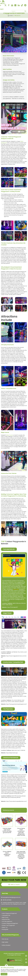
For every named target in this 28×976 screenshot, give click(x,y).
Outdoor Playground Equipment (10, 923)
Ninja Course (5, 917)
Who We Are (5, 939)
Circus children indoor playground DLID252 (7, 854)
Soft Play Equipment (7, 921)
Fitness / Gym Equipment (8, 925)
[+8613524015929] (26, 959)
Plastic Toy (4, 927)
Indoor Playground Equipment (9, 913)
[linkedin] (18, 5)
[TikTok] (22, 5)
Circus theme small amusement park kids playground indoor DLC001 (21, 832)
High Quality (5, 942)
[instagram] (15, 5)
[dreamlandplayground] (4, 868)
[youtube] (12, 5)
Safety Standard (6, 945)
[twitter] (5, 5)
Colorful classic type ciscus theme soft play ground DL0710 (7, 830)
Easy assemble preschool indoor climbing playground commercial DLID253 (21, 855)
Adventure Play (6, 919)
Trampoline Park (6, 915)
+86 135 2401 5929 (6, 900)
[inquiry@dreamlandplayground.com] (26, 962)
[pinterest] (25, 5)
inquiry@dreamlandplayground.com (11, 897)
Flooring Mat (5, 929)
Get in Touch (15, 884)
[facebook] (8, 5)
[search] (25, 11)
